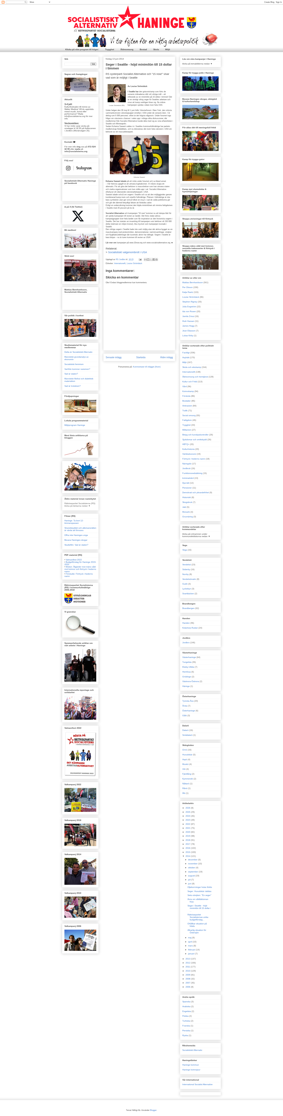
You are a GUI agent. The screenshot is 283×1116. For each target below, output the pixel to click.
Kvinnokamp (188, 391)
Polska (185, 1016)
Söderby (186, 569)
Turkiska (186, 1021)
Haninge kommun (190, 1065)
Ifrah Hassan (188, 321)
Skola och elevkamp (191, 367)
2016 (188, 848)
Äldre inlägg (166, 357)
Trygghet (109, 49)
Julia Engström (189, 306)
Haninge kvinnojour (191, 1069)
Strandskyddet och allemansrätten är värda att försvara (80, 529)
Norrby (185, 574)
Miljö (167, 49)
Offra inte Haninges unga (76, 535)
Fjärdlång (186, 774)
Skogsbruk (187, 502)
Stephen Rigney (189, 302)
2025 (188, 812)
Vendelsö (186, 564)
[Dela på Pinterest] (156, 259)
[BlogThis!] (148, 259)
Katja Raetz (187, 292)
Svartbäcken (188, 593)
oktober (192, 867)
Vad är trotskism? (72, 386)
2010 (188, 971)
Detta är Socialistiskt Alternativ (78, 352)
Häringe (186, 686)
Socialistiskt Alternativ (192, 1050)
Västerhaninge (189, 657)
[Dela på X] (150, 259)
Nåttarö (185, 783)
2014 (188, 856)
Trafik (184, 410)
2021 (188, 828)
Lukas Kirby (187, 335)
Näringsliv (186, 463)
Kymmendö (187, 779)
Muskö (185, 764)
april (190, 942)
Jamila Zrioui (188, 316)
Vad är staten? (71, 374)
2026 (188, 808)
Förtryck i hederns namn (193, 459)
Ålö (183, 793)
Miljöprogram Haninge (74, 425)
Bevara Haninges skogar (75, 540)
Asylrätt (185, 357)
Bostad (143, 49)
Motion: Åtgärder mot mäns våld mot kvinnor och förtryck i (80, 569)
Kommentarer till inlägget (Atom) (147, 367)
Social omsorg (189, 415)
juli (189, 879)
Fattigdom (187, 420)
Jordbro (186, 642)
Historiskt (186, 497)
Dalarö (185, 730)
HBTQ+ (185, 444)
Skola (156, 49)
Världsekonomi (189, 454)
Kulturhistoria (188, 449)
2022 (188, 824)
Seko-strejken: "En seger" (199, 895)
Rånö (184, 788)
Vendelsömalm (189, 579)
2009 (188, 975)
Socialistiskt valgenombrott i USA (127, 252)
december (193, 859)
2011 (188, 967)
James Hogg (188, 326)
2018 (188, 840)
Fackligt (186, 352)
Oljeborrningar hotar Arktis (199, 887)
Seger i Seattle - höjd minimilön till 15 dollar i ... (199, 908)
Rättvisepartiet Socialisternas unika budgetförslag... (197, 917)
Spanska (186, 1001)
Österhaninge (188, 710)
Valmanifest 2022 (74, 560)
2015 (188, 852)
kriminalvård (188, 478)
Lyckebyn (186, 588)
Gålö (184, 715)
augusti (191, 875)
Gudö (184, 584)
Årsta (184, 706)
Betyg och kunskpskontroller (195, 434)
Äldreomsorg (126, 49)
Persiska (186, 1030)
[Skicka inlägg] (140, 259)
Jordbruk (186, 468)
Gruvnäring (187, 516)
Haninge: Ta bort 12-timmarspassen (74, 521)
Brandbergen (188, 608)
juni (190, 883)
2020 (188, 832)
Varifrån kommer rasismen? (77, 369)
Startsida (140, 357)
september (193, 872)
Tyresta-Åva (188, 701)
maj (190, 937)
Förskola (186, 396)
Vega (184, 550)
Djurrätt (185, 483)
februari (192, 949)
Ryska (185, 1035)
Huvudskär (187, 754)
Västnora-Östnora (190, 681)
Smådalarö (187, 735)
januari (191, 953)
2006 (188, 987)
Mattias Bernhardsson (192, 282)
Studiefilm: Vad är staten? (76, 545)
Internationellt (120, 263)
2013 (188, 959)
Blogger (153, 1110)
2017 (188, 844)
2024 (188, 816)
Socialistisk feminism (74, 364)
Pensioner (187, 488)
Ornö (184, 750)
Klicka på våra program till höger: (82, 49)
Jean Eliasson (188, 330)
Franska (186, 1026)
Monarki (186, 512)
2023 (188, 820)
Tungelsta (186, 662)
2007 (188, 983)
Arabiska (186, 1006)
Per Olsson (187, 287)
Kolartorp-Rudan (190, 628)
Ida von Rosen (189, 311)
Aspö (184, 759)
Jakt (184, 507)
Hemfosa (186, 672)
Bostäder (186, 401)
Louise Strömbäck (134, 263)
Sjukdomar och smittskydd (194, 439)
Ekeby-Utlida (188, 667)
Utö (184, 769)
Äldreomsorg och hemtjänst (195, 377)
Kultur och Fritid (189, 381)
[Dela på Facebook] (153, 259)
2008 (188, 979)
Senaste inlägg (113, 357)
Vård (184, 386)
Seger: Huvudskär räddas (199, 891)
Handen (186, 623)
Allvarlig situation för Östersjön (196, 931)
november (193, 863)
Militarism (186, 430)
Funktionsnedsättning (192, 473)
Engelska (186, 1011)
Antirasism (187, 406)
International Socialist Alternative (197, 1084)
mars (190, 945)
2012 (188, 963)
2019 (188, 836)
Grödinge (186, 676)
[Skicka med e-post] (145, 259)
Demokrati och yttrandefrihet (195, 492)
